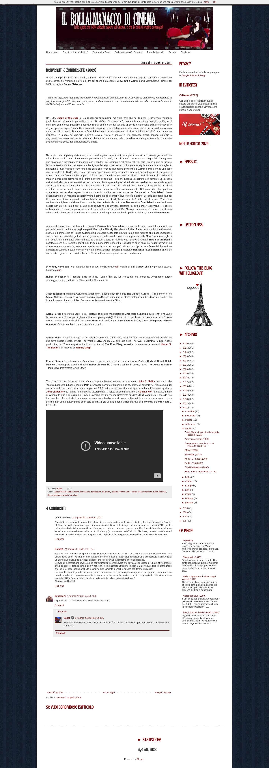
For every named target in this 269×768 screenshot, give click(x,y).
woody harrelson (70, 495)
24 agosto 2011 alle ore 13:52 (79, 549)
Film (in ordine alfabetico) (75, 52)
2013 (185, 399)
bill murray (106, 492)
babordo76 (60, 596)
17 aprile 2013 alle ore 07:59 (81, 596)
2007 (185, 521)
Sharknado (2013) (192, 557)
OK (214, 2)
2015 (185, 390)
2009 (185, 512)
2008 (185, 516)
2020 (185, 369)
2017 (185, 382)
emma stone (124, 492)
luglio (188, 477)
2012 (185, 403)
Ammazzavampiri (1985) (197, 439)
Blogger (140, 759)
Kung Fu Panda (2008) (196, 459)
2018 (185, 377)
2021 (185, 365)
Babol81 (59, 549)
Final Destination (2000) (197, 467)
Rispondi (59, 539)
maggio (189, 485)
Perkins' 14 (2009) (194, 463)
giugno (189, 481)
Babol (67, 618)
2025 (185, 348)
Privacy (172, 52)
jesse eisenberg (145, 492)
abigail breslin (60, 492)
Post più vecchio (162, 692)
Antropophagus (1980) (194, 596)
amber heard (73, 492)
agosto (189, 428)
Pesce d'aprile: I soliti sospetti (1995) (201, 612)
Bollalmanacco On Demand (128, 52)
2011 (185, 407)
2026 (185, 343)
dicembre (190, 411)
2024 (185, 352)
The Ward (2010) (193, 454)
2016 (185, 386)
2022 (185, 360)
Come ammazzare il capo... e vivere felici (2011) (199, 444)
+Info (206, 2)
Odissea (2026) (188, 95)
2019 (185, 373)
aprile (188, 490)
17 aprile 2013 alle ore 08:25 (89, 618)
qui (116, 266)
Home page (52, 52)
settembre (190, 424)
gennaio (189, 502)
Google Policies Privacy (193, 75)
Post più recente (55, 692)
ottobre (189, 420)
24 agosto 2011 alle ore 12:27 (87, 517)
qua (59, 270)
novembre (190, 415)
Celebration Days (101, 52)
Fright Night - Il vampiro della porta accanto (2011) (202, 433)
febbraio (189, 498)
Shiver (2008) (191, 450)
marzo (188, 494)
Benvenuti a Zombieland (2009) (200, 471)
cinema (115, 492)
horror (134, 492)
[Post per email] (69, 489)
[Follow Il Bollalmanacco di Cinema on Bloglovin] (199, 325)
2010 (185, 508)
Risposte (62, 611)
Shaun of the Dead (68, 118)
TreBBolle (188, 540)
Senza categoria (55, 495)
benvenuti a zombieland (90, 492)
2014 (185, 395)
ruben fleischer (159, 492)
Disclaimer (186, 52)
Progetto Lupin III (155, 52)
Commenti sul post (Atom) (68, 697)
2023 (185, 356)
